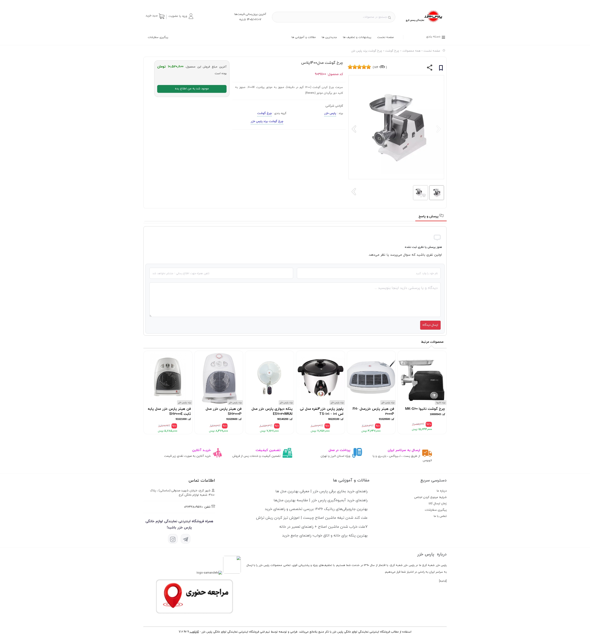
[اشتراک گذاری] (429, 68)
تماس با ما (440, 516)
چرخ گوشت (264, 113)
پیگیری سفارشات (158, 37)
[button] (180, 16)
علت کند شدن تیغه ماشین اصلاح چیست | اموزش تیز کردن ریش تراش (312, 517)
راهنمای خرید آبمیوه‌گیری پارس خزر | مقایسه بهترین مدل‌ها (321, 500)
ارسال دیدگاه (430, 325)
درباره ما (442, 491)
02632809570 (193, 507)
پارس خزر (330, 113)
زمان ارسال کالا (438, 503)
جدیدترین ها (329, 37)
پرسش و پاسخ (429, 216)
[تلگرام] (185, 539)
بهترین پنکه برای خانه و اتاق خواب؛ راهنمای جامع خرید (325, 535)
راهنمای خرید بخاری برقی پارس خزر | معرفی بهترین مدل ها (321, 491)
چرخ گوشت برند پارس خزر (267, 121)
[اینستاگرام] (173, 539)
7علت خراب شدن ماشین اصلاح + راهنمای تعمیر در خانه (323, 526)
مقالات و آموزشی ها (304, 37)
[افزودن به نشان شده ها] (441, 68)
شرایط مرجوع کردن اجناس (430, 497)
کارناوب (194, 632)
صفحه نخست (385, 37)
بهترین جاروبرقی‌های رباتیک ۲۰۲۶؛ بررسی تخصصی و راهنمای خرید (316, 509)
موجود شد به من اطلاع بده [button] (192, 89)
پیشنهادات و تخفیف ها (357, 37)
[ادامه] (443, 581)
